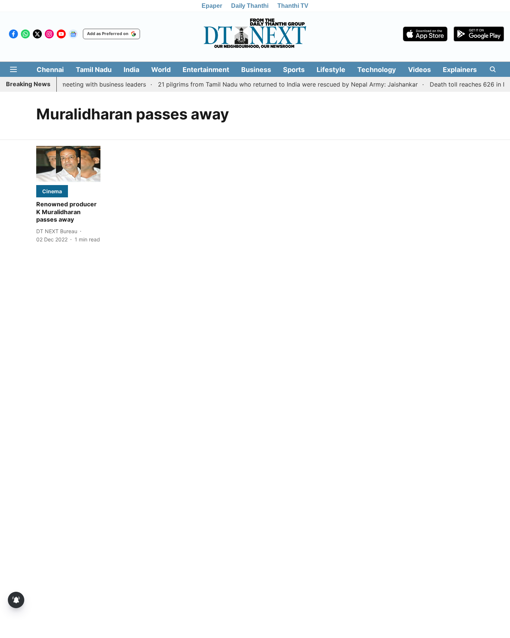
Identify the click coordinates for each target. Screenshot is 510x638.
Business (256, 70)
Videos (419, 70)
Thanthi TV (292, 6)
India (131, 70)
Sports (294, 70)
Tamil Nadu (94, 70)
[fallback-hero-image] (68, 164)
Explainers (460, 70)
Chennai (50, 70)
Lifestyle (331, 70)
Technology (376, 70)
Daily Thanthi (249, 6)
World (161, 70)
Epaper (212, 6)
